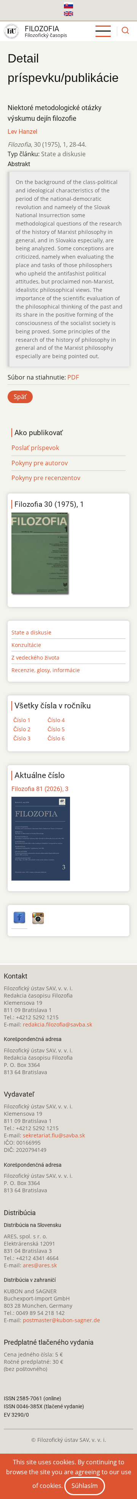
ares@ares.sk (40, 1265)
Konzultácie (26, 645)
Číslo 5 (56, 729)
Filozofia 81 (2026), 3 (39, 789)
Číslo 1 (21, 720)
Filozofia (42, 28)
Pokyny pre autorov (39, 463)
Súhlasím (85, 1485)
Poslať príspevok (35, 448)
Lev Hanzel (22, 131)
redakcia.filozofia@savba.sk (57, 1024)
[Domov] (11, 31)
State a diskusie (31, 632)
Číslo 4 (56, 720)
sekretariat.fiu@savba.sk (54, 1135)
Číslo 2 (21, 729)
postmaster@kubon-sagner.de (61, 1320)
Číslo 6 (56, 738)
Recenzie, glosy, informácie (45, 670)
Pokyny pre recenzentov (45, 478)
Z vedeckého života (35, 657)
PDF (73, 377)
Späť (20, 396)
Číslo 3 (21, 738)
